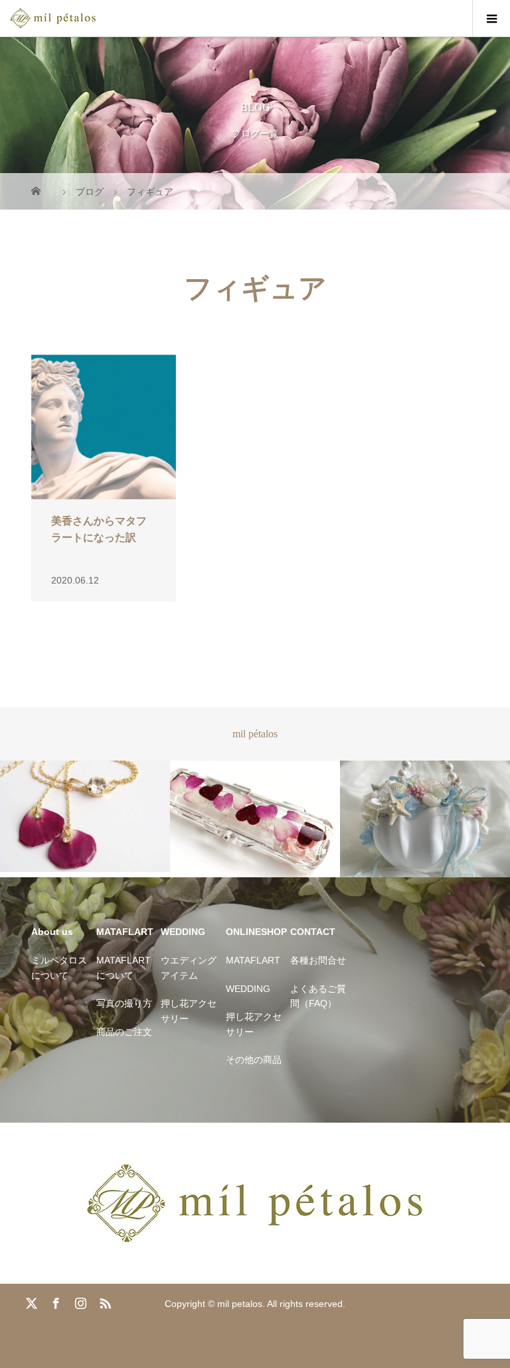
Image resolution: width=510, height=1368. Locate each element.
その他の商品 (254, 1059)
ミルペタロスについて (59, 967)
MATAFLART (253, 960)
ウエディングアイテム (188, 967)
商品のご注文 (124, 1031)
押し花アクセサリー (188, 1010)
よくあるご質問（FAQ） (318, 996)
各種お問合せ (318, 960)
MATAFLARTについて (123, 967)
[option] (85, 816)
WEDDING (248, 988)
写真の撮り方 (124, 1003)
